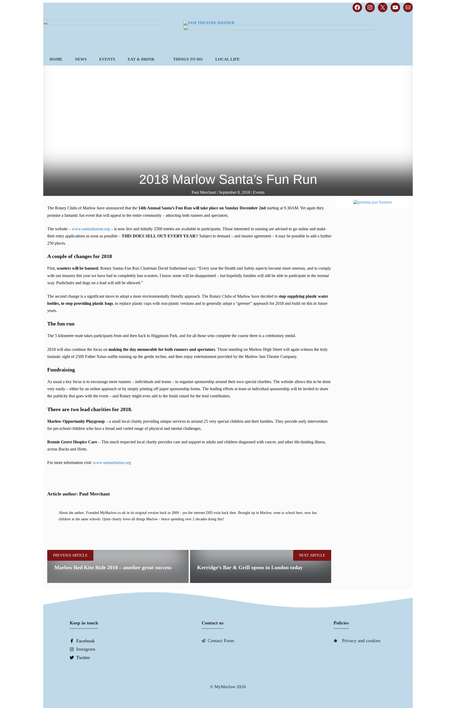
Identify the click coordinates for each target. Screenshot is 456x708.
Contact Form (221, 640)
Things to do (188, 59)
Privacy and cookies (361, 640)
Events (107, 59)
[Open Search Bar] (404, 59)
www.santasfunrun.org (91, 229)
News (81, 59)
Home (56, 59)
